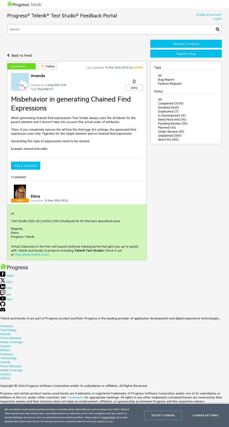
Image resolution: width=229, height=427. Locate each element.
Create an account (209, 14)
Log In (217, 19)
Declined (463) (168, 107)
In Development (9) (172, 115)
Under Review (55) (171, 131)
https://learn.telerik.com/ (31, 254)
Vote (134, 88)
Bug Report (166, 79)
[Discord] (2, 311)
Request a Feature (186, 44)
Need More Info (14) (172, 119)
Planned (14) (167, 127)
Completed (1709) (170, 103)
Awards (5, 334)
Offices (5, 350)
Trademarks (75, 397)
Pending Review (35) (172, 123)
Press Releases (11, 338)
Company (6, 326)
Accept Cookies (163, 415)
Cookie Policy (109, 417)
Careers (5, 346)
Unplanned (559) (170, 135)
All (160, 75)
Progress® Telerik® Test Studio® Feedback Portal (62, 15)
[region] (114, 415)
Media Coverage (11, 342)
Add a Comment (25, 166)
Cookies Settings (205, 415)
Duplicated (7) (168, 111)
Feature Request (170, 83)
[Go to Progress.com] (14, 269)
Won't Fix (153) (168, 139)
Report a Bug (186, 54)
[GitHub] (2, 306)
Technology (8, 330)
